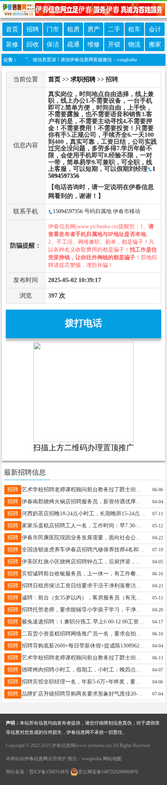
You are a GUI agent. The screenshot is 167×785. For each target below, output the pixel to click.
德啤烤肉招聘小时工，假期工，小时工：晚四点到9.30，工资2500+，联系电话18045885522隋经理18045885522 (84, 670)
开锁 (114, 44)
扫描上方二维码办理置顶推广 (83, 447)
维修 (93, 44)
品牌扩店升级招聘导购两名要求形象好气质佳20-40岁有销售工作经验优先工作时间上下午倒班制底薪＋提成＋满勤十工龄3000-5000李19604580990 (84, 694)
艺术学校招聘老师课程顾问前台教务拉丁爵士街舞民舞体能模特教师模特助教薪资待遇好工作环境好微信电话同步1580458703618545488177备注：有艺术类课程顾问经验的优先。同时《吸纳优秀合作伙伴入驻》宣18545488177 (84, 658)
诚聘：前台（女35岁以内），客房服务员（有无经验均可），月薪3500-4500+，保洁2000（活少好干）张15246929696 (84, 598)
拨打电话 (83, 323)
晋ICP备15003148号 (49, 772)
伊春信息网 (36, 758)
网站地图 (112, 758)
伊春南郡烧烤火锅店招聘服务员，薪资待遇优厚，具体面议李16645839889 (84, 501)
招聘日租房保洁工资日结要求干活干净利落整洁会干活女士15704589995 (84, 586)
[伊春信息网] (83, 8)
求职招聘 (83, 79)
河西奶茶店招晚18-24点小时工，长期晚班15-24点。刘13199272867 (84, 513)
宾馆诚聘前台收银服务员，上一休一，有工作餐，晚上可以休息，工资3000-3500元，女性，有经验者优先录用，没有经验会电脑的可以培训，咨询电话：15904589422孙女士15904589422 (84, 574)
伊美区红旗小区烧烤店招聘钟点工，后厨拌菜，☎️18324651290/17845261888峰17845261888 (84, 562)
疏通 (73, 44)
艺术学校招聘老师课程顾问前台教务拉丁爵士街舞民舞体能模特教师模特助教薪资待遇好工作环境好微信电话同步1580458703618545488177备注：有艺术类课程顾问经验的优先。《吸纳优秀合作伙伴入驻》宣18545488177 (84, 489)
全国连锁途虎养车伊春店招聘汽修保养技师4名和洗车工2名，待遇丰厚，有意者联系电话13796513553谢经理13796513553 (84, 550)
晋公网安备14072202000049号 (108, 772)
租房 (73, 29)
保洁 (53, 44)
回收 (32, 44)
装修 (12, 44)
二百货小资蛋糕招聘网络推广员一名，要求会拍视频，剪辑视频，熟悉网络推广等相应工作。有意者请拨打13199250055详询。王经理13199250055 (84, 634)
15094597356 (68, 211)
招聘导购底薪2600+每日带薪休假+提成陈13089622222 (84, 646)
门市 (53, 29)
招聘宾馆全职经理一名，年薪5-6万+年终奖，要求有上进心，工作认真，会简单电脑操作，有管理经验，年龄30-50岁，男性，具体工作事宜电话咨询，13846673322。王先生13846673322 (84, 682)
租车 (134, 29)
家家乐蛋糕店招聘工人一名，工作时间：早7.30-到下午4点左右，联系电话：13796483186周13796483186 (84, 525)
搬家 (155, 44)
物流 (134, 44)
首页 (12, 29)
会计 (155, 29)
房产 (93, 29)
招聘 (32, 29)
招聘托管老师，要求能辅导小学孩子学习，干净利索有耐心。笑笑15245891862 (84, 610)
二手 (114, 29)
